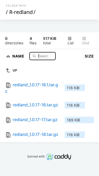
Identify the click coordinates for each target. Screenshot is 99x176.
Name (19, 56)
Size (89, 56)
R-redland (21, 12)
